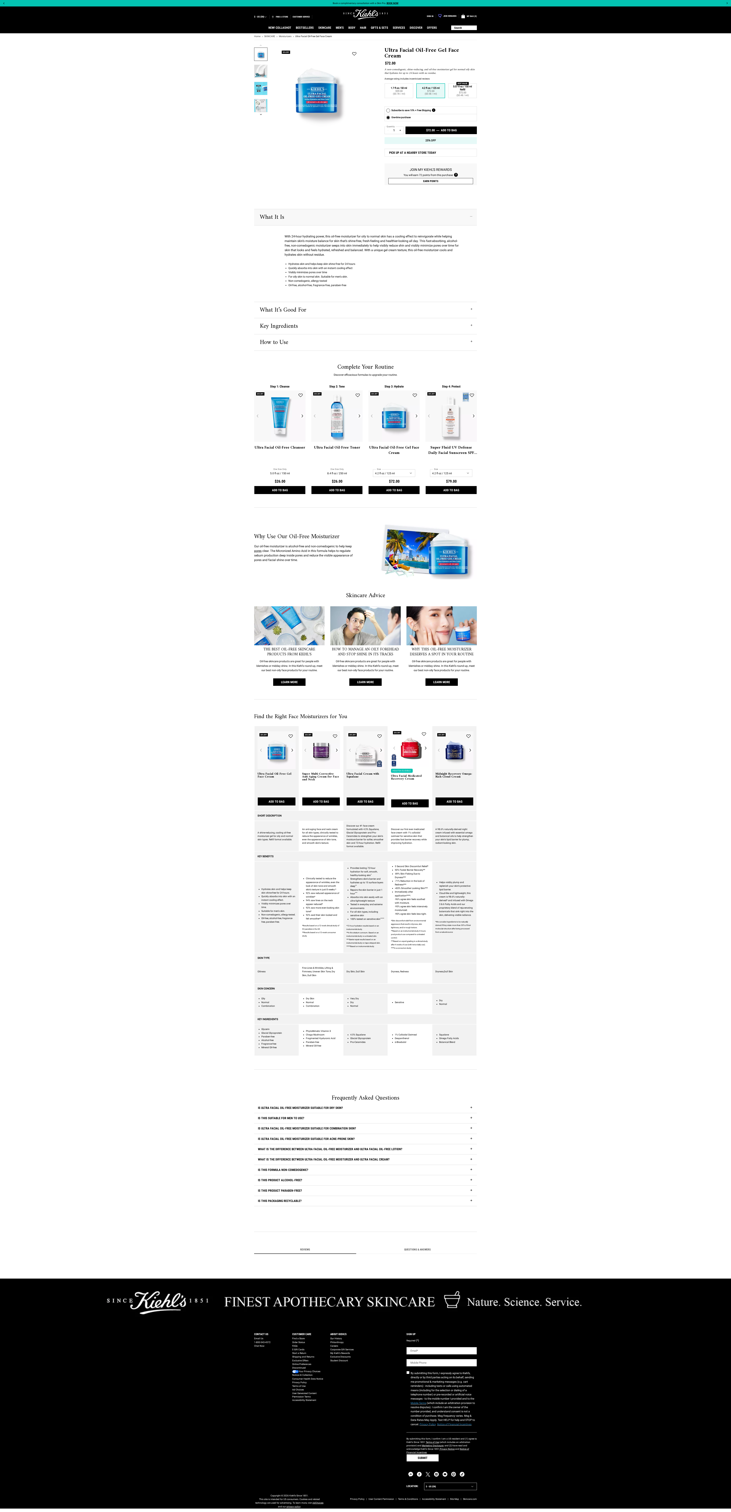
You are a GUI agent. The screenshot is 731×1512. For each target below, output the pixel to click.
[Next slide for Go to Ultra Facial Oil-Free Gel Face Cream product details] (416, 416)
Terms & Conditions (408, 1499)
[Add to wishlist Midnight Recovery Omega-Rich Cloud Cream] (468, 736)
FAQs (295, 1346)
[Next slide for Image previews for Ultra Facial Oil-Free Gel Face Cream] (261, 114)
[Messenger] (410, 1474)
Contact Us (261, 1334)
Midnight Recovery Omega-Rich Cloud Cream (453, 775)
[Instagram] (436, 1474)
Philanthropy (337, 1342)
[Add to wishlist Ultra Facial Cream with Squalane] (379, 736)
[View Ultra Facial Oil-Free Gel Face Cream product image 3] (260, 88)
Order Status (298, 1342)
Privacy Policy (299, 1382)
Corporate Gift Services (342, 1349)
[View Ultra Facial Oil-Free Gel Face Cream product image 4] (260, 105)
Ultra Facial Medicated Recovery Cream (406, 777)
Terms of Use (299, 1386)
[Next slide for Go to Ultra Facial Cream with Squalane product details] (381, 750)
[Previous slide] (4, 3)
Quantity (391, 126)
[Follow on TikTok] (462, 1474)
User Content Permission (381, 1499)
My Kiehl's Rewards (340, 1353)
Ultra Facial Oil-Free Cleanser (280, 447)
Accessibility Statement (304, 1400)
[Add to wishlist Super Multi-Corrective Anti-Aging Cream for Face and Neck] (335, 736)
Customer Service (301, 17)
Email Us (258, 1338)
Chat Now (259, 1346)
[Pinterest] (453, 1474)
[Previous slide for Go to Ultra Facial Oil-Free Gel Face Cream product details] (371, 416)
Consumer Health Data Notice (307, 1379)
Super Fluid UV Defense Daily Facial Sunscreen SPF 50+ (451, 450)
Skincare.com (470, 1499)
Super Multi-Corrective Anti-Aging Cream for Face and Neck (320, 777)
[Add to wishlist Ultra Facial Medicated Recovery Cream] (424, 734)
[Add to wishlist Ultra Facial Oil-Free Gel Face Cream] (354, 54)
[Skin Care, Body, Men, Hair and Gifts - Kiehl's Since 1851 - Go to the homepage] (365, 14)
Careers (334, 1346)
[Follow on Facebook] (419, 1474)
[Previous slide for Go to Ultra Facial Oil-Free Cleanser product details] (257, 416)
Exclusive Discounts (340, 1356)
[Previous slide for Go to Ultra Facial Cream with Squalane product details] (349, 750)
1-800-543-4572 (262, 1342)
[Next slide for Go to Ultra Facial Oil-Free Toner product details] (359, 416)
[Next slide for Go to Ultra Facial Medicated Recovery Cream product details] (425, 748)
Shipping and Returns (303, 1356)
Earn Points (430, 181)
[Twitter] (428, 1474)
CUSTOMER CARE (301, 1334)
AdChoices (317, 1503)
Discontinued (299, 1367)
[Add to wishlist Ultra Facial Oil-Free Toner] (357, 395)
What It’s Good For (283, 310)
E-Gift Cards (298, 1349)
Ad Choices (298, 1389)
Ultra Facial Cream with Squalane (362, 775)
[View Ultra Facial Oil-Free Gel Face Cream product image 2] (260, 71)
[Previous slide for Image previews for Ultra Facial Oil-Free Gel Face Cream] (261, 45)
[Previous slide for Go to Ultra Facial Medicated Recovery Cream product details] (394, 748)
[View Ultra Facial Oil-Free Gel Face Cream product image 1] (260, 54)
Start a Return (299, 1353)
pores (258, 551)
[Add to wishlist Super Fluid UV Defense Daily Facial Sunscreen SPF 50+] (471, 395)
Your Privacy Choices (309, 1371)
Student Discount (339, 1360)
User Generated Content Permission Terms (304, 1395)
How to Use (274, 342)
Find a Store (298, 1338)
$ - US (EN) (259, 16)
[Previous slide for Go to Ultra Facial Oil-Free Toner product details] (314, 416)
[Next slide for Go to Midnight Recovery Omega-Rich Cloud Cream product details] (470, 750)
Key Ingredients (279, 326)
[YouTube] (445, 1474)
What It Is (272, 217)
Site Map (454, 1499)
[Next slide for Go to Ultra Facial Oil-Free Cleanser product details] (302, 416)
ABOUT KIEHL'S (338, 1334)
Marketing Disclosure (432, 1445)
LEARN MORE (289, 682)
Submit (423, 1458)
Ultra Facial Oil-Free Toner (337, 447)
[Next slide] (727, 3)
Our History (336, 1338)
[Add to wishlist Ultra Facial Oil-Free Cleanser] (300, 395)
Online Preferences (301, 1364)
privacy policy (293, 1506)
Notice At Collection (302, 1375)
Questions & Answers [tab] (417, 1249)
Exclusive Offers (300, 1360)
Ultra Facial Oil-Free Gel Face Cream (394, 450)
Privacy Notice (447, 1449)
